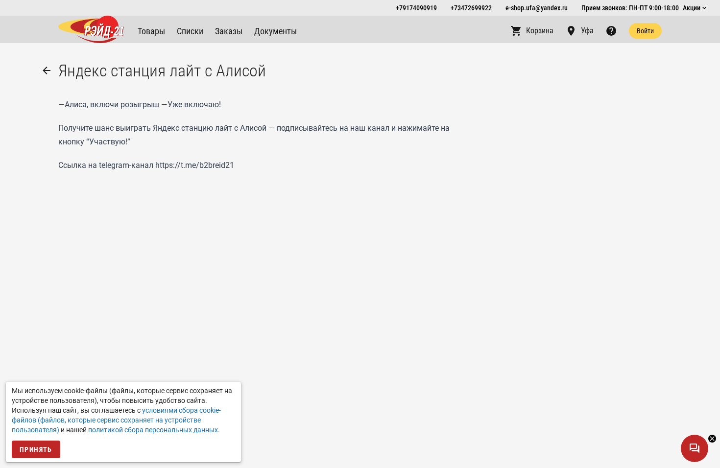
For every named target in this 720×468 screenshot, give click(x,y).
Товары (151, 31)
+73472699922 (471, 8)
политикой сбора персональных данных (153, 430)
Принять (36, 449)
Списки (190, 31)
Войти (645, 31)
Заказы (228, 31)
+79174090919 (416, 8)
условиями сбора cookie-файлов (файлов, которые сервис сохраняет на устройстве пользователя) (116, 420)
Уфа (587, 30)
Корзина (539, 30)
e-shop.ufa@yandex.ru (536, 8)
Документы (275, 31)
